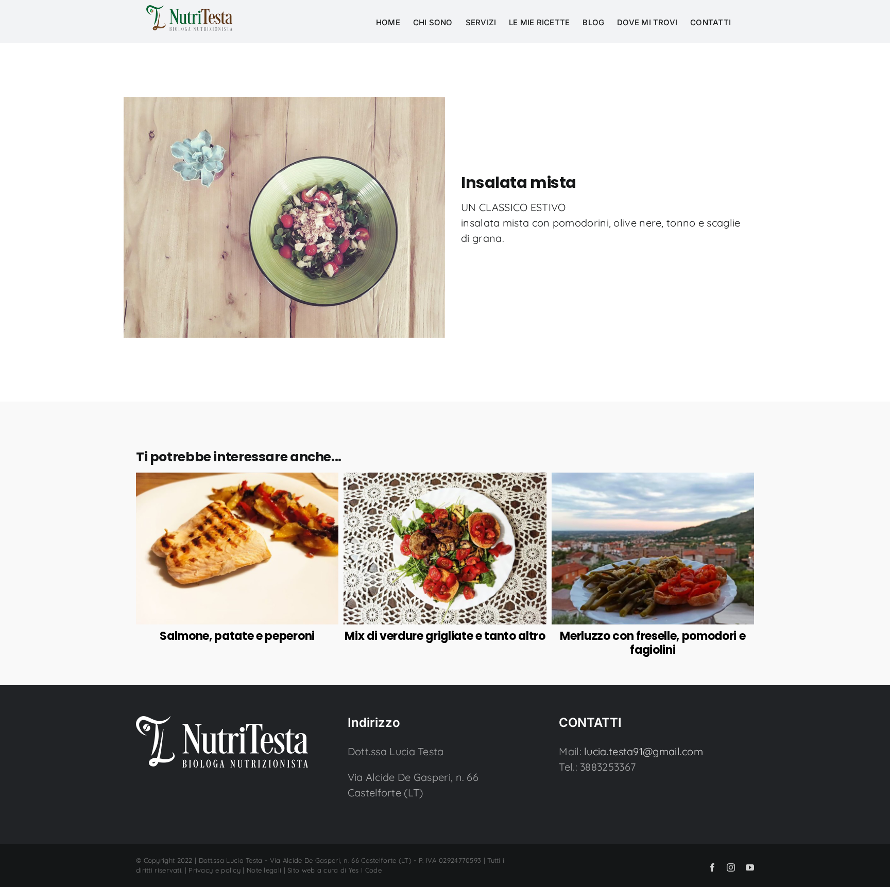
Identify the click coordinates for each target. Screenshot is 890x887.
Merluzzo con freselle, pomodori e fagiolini (652, 642)
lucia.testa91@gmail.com (643, 751)
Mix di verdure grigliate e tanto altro (445, 636)
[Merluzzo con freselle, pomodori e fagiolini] (653, 480)
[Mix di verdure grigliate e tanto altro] (445, 480)
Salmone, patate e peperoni (237, 636)
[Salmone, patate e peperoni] (237, 480)
